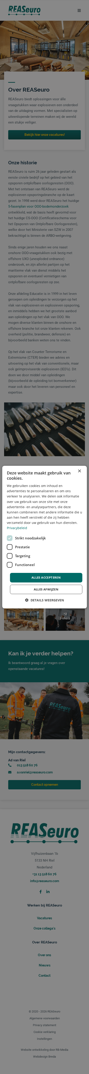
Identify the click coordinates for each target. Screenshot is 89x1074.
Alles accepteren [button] (46, 577)
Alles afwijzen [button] (46, 589)
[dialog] (44, 537)
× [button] (79, 471)
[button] (44, 600)
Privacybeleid (17, 528)
